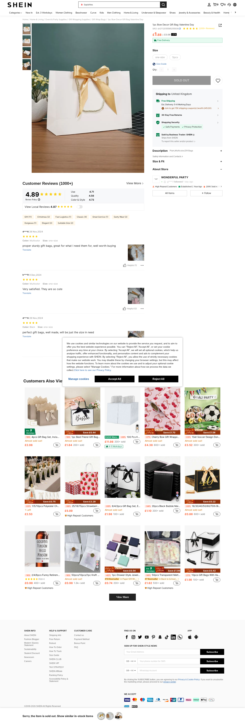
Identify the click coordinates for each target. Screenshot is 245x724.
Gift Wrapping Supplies (79, 19)
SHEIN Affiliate (55, 671)
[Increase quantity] (174, 70)
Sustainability (30, 649)
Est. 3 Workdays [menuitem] (44, 12)
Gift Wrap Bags (99, 19)
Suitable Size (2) (65, 223)
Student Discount (32, 653)
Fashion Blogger (31, 639)
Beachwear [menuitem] (81, 12)
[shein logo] (20, 4)
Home (25, 19)
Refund (52, 643)
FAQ (76, 647)
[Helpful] (125, 265)
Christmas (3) (43, 217)
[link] (215, 4)
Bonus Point (79, 643)
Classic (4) (82, 217)
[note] (82, 433)
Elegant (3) (47, 223)
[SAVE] (218, 80)
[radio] (160, 57)
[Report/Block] (142, 265)
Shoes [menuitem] (173, 12)
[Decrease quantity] (161, 70)
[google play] (196, 638)
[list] (154, 637)
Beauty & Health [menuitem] (212, 12)
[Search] (163, 4)
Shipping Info (55, 635)
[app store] (190, 638)
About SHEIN (30, 635)
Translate (26, 250)
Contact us (79, 635)
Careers (28, 661)
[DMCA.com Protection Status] (135, 706)
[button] (229, 5)
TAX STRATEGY (56, 667)
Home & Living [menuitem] (131, 12)
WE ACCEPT (130, 694)
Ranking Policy (56, 675)
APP (190, 631)
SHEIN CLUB (55, 659)
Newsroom (29, 657)
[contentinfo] (174, 700)
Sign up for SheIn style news (140, 646)
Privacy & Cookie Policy (189, 679)
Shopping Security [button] (171, 122)
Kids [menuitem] (102, 12)
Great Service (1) (100, 217)
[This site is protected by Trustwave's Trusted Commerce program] (126, 706)
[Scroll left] (231, 12)
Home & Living (37, 19)
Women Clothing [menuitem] (64, 12)
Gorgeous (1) (30, 223)
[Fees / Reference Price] (163, 35)
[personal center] (209, 5)
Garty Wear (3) (120, 217)
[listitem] (42, 419)
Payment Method (82, 639)
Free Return (54, 639)
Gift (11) (28, 217)
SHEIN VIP (54, 663)
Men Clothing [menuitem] (113, 12)
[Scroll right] (235, 12)
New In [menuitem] (29, 12)
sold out (181, 80)
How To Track (55, 651)
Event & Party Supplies (56, 19)
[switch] (80, 206)
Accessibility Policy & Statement (58, 680)
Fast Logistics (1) (63, 217)
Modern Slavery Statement (31, 644)
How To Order (55, 647)
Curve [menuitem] (93, 12)
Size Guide (54, 655)
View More (122, 597)
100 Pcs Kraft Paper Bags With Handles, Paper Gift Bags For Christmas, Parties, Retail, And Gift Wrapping (122, 437)
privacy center (169, 682)
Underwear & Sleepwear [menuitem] (154, 12)
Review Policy (31, 199)
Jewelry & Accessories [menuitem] (189, 12)
